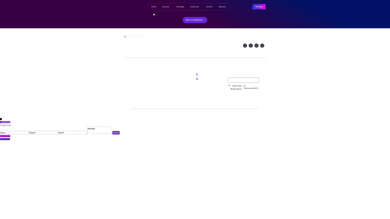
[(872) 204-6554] (197, 74)
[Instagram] (251, 45)
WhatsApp (6, 136)
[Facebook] (245, 45)
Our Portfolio (169, 74)
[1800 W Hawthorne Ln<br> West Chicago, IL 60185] (197, 79)
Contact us (135, 95)
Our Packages (169, 79)
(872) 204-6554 (204, 74)
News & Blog (136, 90)
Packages (180, 6)
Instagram (6, 139)
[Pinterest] (262, 45)
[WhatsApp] (1, 136)
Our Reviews (169, 85)
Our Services (136, 85)
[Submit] (256, 80)
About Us (134, 79)
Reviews (222, 6)
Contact (209, 6)
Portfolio (259, 6)
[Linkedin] (256, 45)
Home (153, 6)
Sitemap (167, 95)
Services (165, 6)
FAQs (166, 90)
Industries (194, 6)
